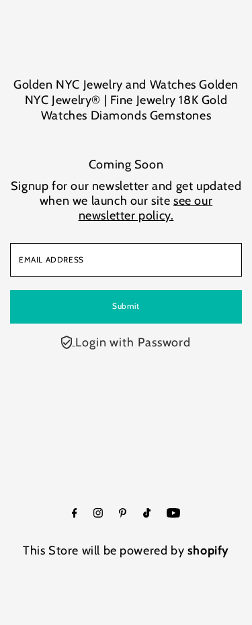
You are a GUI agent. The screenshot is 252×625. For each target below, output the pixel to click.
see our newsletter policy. (146, 208)
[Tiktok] (147, 513)
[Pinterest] (123, 513)
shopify (208, 550)
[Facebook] (75, 513)
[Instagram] (98, 513)
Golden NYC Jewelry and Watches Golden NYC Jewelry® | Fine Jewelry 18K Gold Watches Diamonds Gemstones (126, 100)
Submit (126, 306)
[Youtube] (173, 513)
